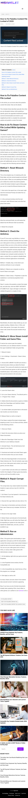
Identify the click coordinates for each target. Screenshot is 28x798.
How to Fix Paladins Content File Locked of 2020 (13, 604)
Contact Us (17, 795)
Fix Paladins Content (6, 599)
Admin (1, 24)
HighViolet (15, 790)
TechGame (11, 793)
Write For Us (17, 793)
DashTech (23, 793)
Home (2, 14)
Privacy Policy (11, 795)
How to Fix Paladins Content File (9, 601)
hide (14, 69)
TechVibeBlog (5, 793)
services (21, 590)
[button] (23, 9)
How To (7, 14)
